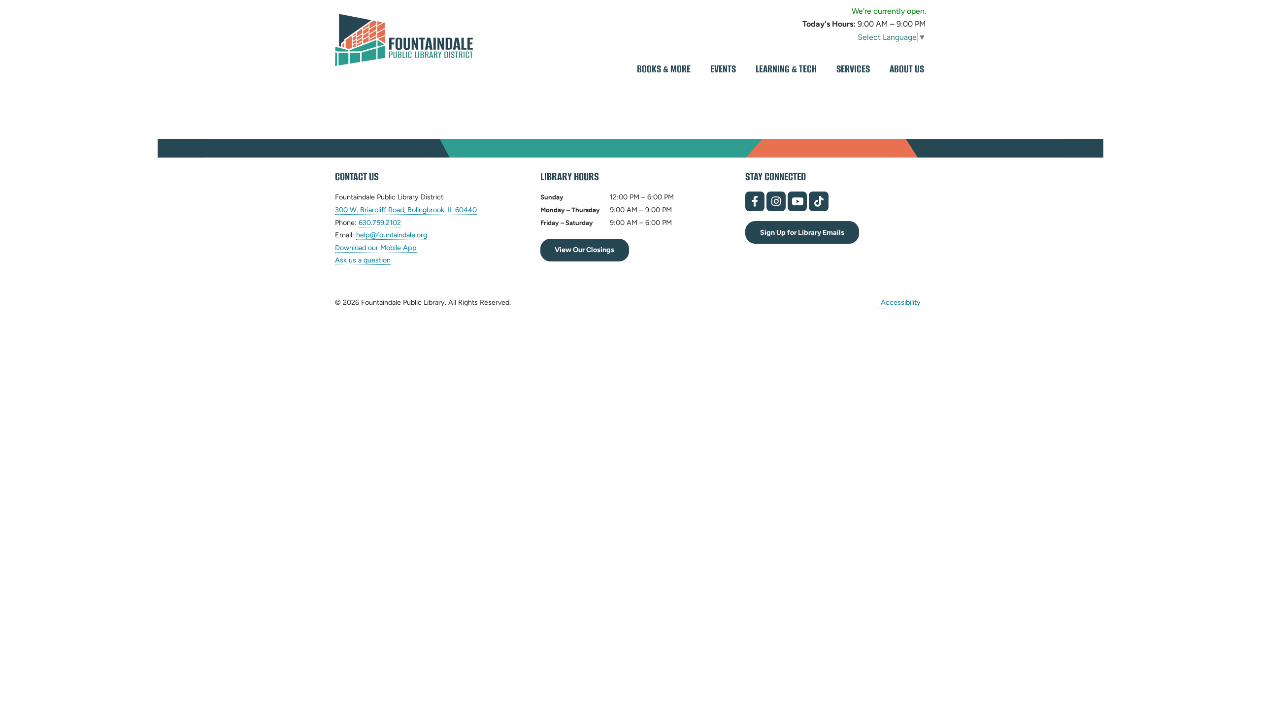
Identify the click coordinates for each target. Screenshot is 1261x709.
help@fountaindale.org (391, 235)
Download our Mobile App (376, 247)
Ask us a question (363, 260)
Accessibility (901, 302)
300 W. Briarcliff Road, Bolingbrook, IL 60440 (406, 210)
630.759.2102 (380, 222)
